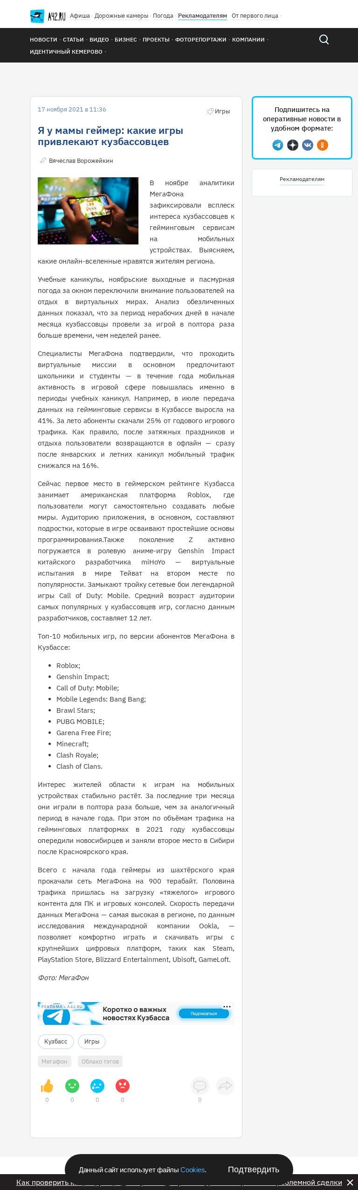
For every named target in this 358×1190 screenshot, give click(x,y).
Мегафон (54, 1061)
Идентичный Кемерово (66, 51)
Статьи (73, 39)
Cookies (192, 1170)
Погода (163, 16)
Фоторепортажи (201, 39)
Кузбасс (56, 1041)
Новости (43, 39)
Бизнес (126, 39)
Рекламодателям (202, 16)
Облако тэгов (100, 1061)
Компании (248, 39)
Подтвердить (253, 1169)
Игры (91, 1041)
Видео (99, 39)
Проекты (156, 39)
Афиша (80, 16)
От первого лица (255, 16)
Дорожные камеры (121, 16)
